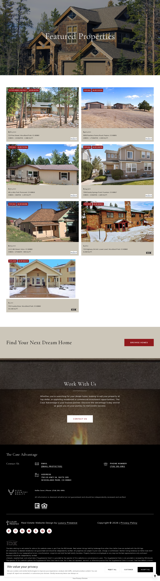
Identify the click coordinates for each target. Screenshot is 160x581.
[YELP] (35, 530)
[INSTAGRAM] (15, 530)
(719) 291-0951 (117, 466)
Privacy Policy (129, 522)
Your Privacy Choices (80, 578)
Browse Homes (139, 342)
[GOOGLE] (42, 530)
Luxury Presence (67, 522)
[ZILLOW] (49, 530)
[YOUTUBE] (29, 530)
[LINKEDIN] (22, 530)
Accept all (145, 569)
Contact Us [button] (80, 419)
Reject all (112, 569)
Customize (128, 569)
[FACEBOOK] (8, 530)
